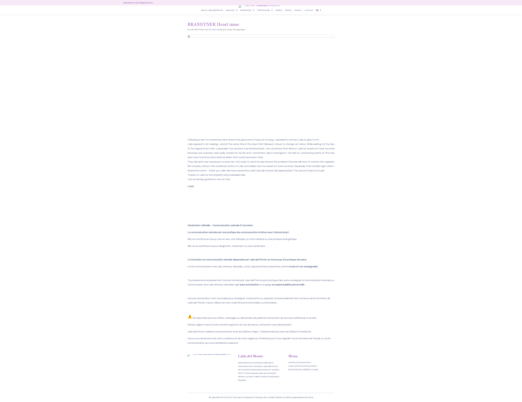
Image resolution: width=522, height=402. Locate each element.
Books (288, 10)
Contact (308, 10)
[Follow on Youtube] (409, 3)
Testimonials (263, 10)
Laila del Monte (196, 30)
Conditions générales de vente (297, 397)
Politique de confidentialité (267, 397)
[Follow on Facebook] (398, 3)
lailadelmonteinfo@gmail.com (138, 3)
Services (230, 10)
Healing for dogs (224, 30)
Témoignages (239, 30)
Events (298, 10)
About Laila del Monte (212, 10)
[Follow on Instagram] (403, 3)
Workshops (245, 10)
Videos (278, 10)
